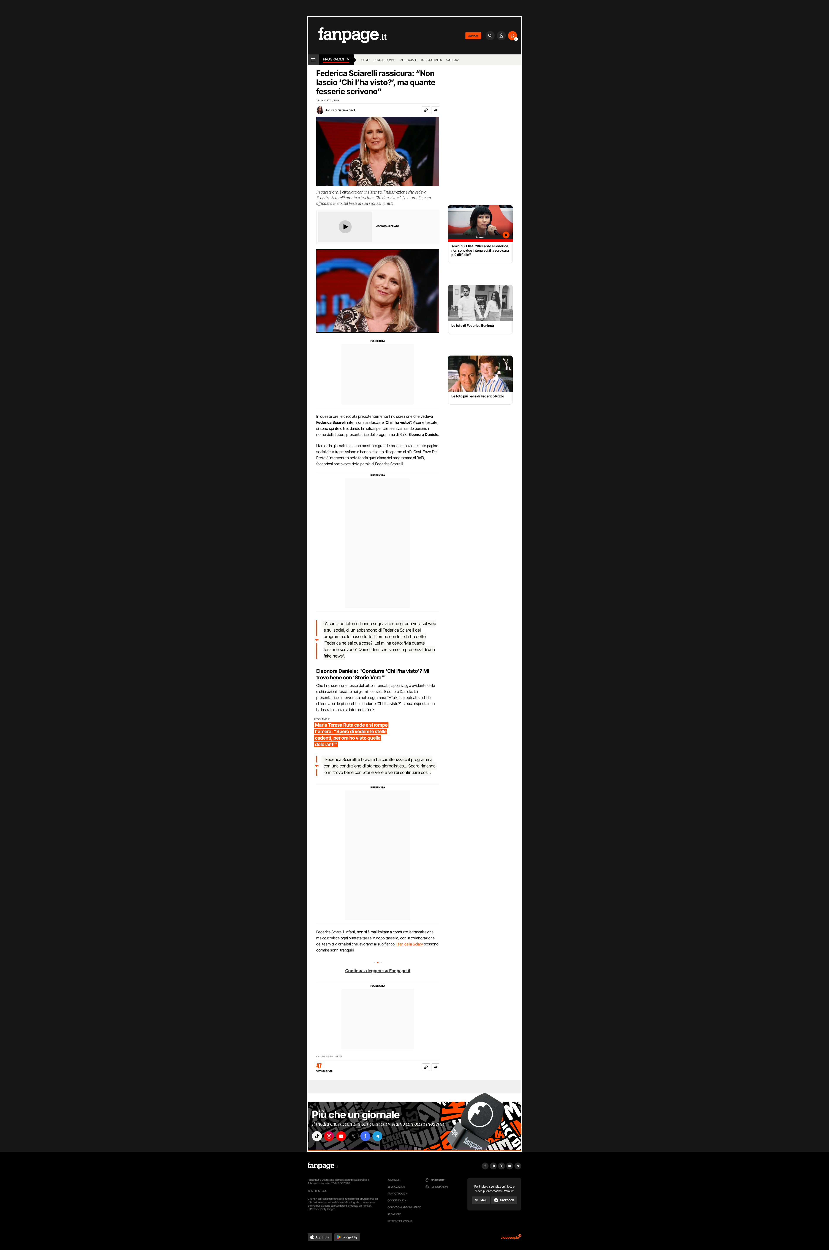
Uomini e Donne (384, 60)
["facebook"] (365, 1136)
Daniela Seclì (346, 110)
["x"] (353, 1136)
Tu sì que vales (431, 60)
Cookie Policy (397, 1200)
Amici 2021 (453, 60)
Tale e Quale (408, 60)
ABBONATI (473, 35)
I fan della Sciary (409, 944)
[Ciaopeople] (511, 1238)
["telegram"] (377, 1136)
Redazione (394, 1214)
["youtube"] (341, 1136)
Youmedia (394, 1179)
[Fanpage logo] (347, 35)
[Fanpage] (323, 1166)
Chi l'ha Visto (324, 1056)
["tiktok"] (317, 1136)
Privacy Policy (397, 1193)
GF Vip (365, 60)
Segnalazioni (396, 1186)
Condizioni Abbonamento (404, 1207)
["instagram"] (329, 1136)
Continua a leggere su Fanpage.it (377, 970)
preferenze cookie (400, 1221)
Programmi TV (336, 59)
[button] (435, 110)
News (338, 1056)
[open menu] (313, 59)
